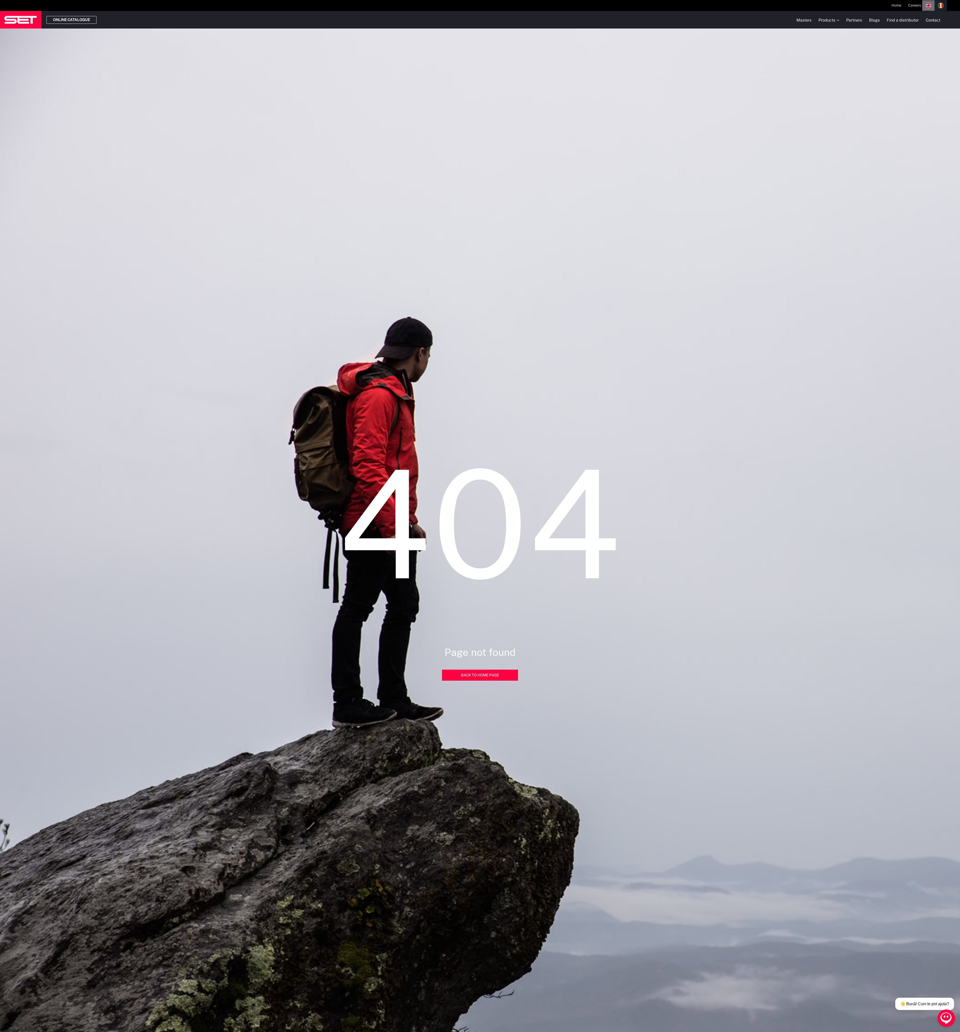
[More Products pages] (838, 20)
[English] (928, 5)
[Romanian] (940, 5)
